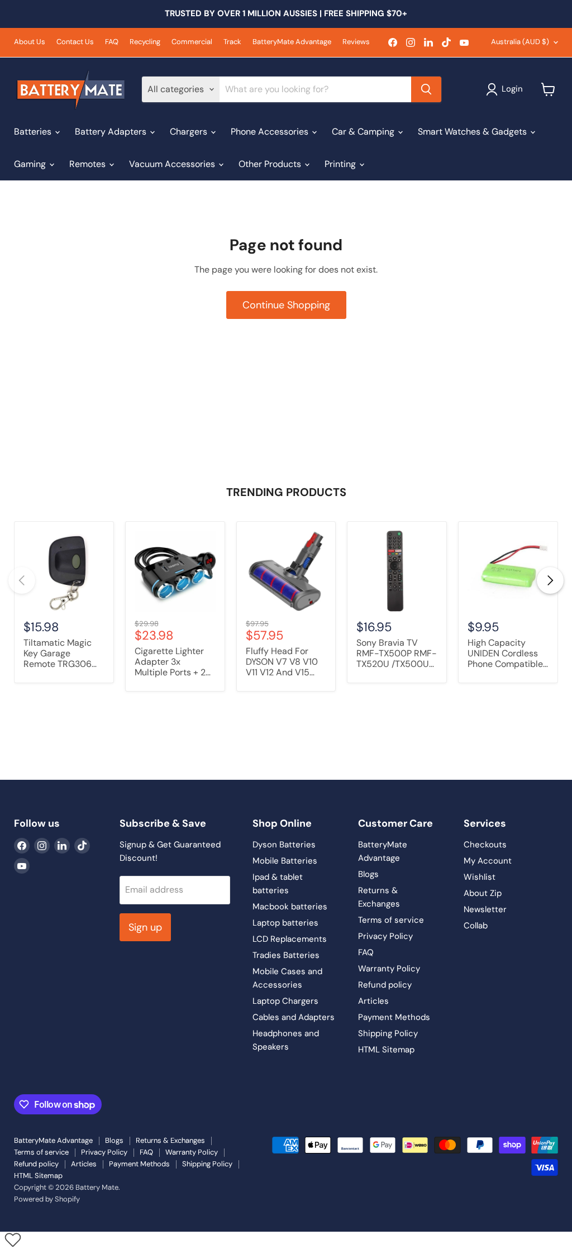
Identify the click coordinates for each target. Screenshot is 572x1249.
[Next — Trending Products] (550, 580)
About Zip (483, 893)
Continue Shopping (286, 305)
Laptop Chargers (285, 1001)
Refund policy (385, 984)
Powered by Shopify (47, 1199)
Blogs (368, 874)
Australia (520, 41)
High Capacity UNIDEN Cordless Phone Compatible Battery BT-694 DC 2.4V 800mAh (507, 654)
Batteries (34, 131)
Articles (373, 1001)
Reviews (356, 42)
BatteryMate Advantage (291, 42)
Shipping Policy (388, 1033)
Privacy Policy (385, 936)
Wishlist (479, 877)
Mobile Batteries (284, 860)
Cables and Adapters (293, 1017)
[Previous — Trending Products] (21, 580)
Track (232, 42)
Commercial (191, 42)
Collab (476, 925)
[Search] (426, 89)
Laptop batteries (285, 922)
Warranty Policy (389, 968)
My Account (488, 860)
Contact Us (75, 42)
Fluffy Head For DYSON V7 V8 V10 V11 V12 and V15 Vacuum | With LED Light (284, 662)
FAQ (111, 42)
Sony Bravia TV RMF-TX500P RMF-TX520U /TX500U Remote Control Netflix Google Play (396, 654)
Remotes (88, 164)
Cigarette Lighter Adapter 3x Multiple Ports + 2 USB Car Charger (170, 662)
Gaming (31, 164)
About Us (29, 42)
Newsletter (485, 909)
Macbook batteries (289, 906)
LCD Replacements (289, 939)
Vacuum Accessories (173, 164)
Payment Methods (394, 1017)
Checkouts (485, 844)
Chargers (189, 131)
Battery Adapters (112, 131)
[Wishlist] (12, 1239)
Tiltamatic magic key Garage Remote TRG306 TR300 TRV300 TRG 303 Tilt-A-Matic (57, 654)
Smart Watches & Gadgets (473, 131)
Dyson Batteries (284, 844)
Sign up (145, 927)
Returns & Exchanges (170, 1140)
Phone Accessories (271, 131)
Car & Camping (364, 131)
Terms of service (391, 920)
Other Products (271, 164)
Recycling (145, 42)
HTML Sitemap (386, 1049)
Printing (341, 164)
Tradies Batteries (286, 955)
